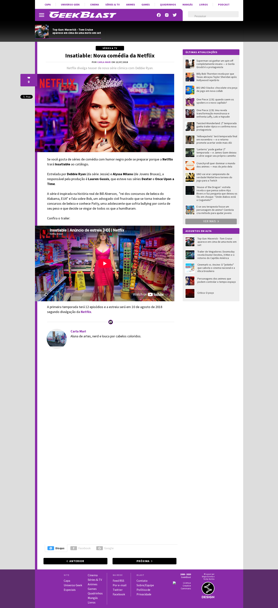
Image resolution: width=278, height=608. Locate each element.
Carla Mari (78, 331)
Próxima (143, 561)
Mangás (187, 4)
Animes (130, 4)
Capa (48, 4)
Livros (203, 4)
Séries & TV (112, 4)
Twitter (118, 590)
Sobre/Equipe (145, 585)
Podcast (224, 4)
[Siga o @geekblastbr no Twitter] (175, 15)
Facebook (84, 548)
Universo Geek (70, 4)
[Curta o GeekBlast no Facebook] (159, 15)
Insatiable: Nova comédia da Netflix (110, 55)
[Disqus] (109, 396)
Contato (142, 580)
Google (109, 548)
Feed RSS (118, 580)
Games (145, 4)
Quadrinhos (168, 4)
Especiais (70, 590)
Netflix (86, 312)
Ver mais (210, 221)
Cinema (94, 4)
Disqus (59, 548)
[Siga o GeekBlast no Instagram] (167, 15)
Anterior (76, 561)
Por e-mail (120, 585)
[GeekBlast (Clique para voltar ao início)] (82, 15)
